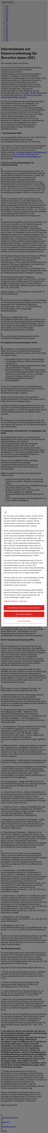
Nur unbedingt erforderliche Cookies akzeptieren (24, 608)
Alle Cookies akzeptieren (24, 614)
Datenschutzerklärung (11, 601)
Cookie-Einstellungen (24, 621)
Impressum (23, 601)
